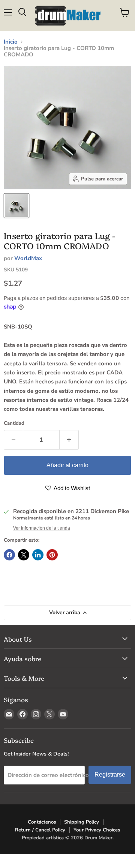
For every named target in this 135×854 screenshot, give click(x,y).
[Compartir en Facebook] (9, 554)
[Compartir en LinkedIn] (38, 554)
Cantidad (14, 423)
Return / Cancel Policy (40, 830)
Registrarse (109, 774)
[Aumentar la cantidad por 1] (69, 440)
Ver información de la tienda (41, 528)
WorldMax (28, 258)
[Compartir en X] (23, 554)
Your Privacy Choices (97, 830)
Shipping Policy (81, 822)
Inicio (11, 42)
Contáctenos (42, 822)
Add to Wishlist (71, 488)
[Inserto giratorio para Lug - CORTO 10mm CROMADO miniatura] (16, 206)
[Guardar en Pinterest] (52, 554)
